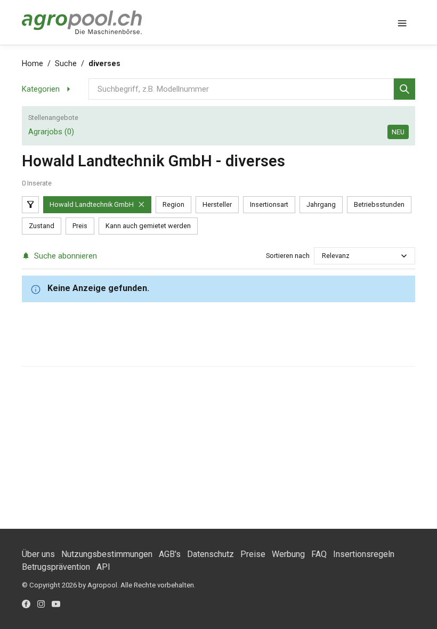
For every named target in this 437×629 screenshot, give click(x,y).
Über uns (38, 554)
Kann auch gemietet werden (148, 226)
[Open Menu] (402, 22)
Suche (66, 63)
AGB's (170, 554)
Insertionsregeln (363, 554)
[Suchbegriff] (404, 89)
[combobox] (322, 256)
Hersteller (217, 204)
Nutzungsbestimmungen (106, 554)
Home (32, 63)
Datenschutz (210, 554)
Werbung (288, 554)
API (103, 567)
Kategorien (41, 89)
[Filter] (30, 204)
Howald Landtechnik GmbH (92, 204)
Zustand (41, 226)
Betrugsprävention (56, 567)
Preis (79, 226)
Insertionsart (269, 204)
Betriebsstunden (379, 204)
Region (173, 204)
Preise (252, 554)
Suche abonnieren (65, 256)
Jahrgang (321, 204)
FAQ (319, 554)
